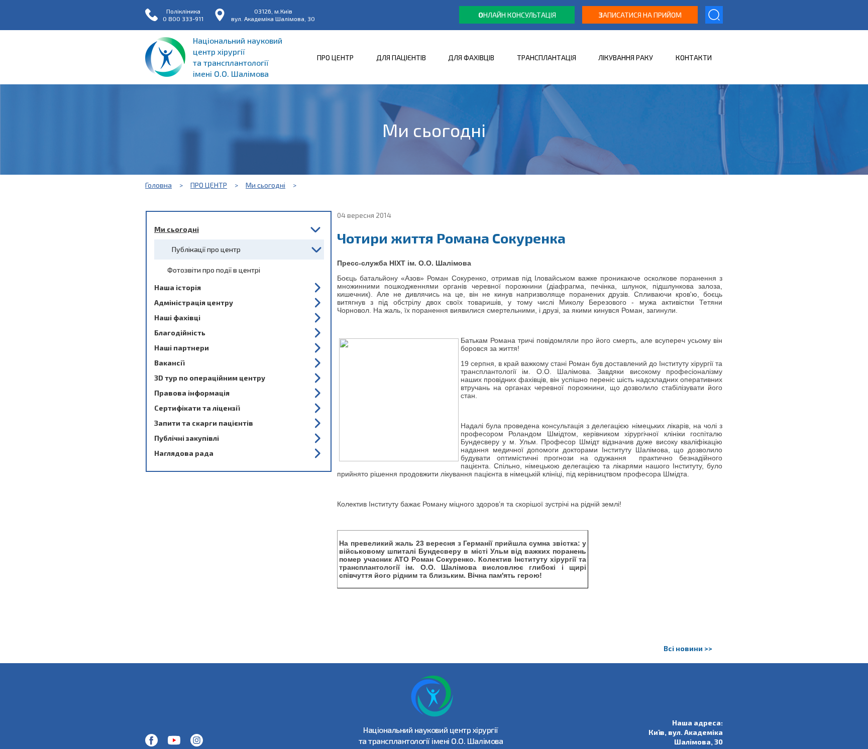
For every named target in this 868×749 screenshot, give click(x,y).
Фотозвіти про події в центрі (213, 270)
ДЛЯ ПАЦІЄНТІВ (401, 57)
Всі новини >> (688, 648)
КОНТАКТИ (694, 57)
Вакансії (169, 362)
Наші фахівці (177, 317)
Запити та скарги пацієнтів (203, 423)
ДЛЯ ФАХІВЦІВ (471, 57)
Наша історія (177, 287)
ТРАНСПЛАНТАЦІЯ (546, 57)
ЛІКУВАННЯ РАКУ (625, 57)
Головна (158, 185)
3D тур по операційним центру (209, 377)
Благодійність (179, 332)
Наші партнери (181, 347)
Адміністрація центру (193, 302)
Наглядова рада (183, 453)
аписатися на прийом (640, 15)
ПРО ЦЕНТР (335, 57)
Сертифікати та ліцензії (197, 408)
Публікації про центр (206, 249)
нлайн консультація (517, 15)
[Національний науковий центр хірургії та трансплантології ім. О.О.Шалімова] (151, 740)
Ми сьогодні (265, 185)
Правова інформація (192, 393)
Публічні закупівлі (186, 438)
